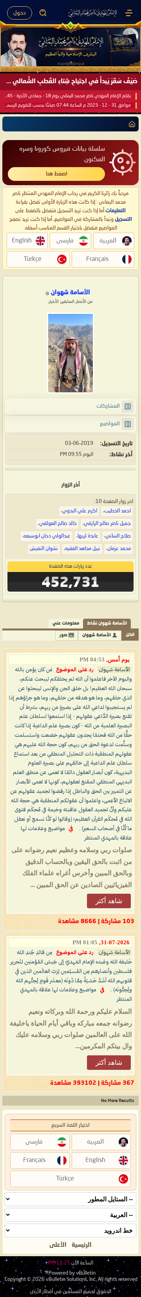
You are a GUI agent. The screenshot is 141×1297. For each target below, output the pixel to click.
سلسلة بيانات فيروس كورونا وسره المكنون (62, 154)
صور (63, 635)
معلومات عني (65, 623)
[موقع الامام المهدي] (93, 13)
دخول (19, 13)
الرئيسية (82, 1245)
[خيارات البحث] (43, 13)
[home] (130, 123)
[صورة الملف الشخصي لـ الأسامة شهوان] (70, 353)
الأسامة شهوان (96, 635)
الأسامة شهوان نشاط (107, 623)
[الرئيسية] (129, 13)
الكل (130, 635)
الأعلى (58, 1245)
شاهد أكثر (109, 901)
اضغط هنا (56, 174)
